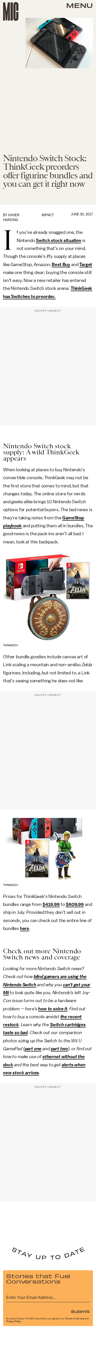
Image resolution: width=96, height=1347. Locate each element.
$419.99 (51, 904)
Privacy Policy (13, 1321)
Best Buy (61, 264)
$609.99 (75, 904)
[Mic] (10, 11)
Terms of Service (74, 1318)
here (24, 928)
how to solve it (52, 1008)
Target (85, 264)
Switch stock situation (58, 240)
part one (33, 1048)
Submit (80, 1311)
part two (59, 1048)
